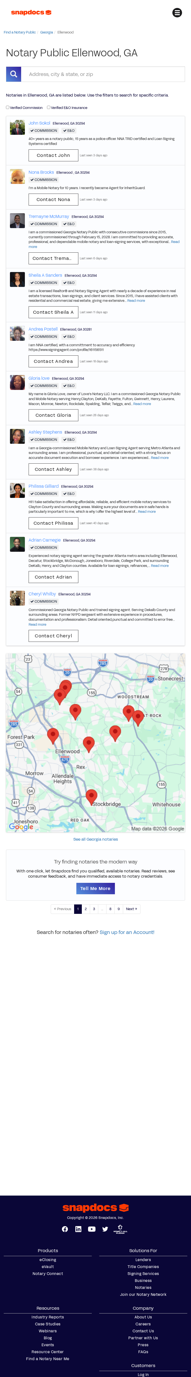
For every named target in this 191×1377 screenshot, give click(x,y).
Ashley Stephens (45, 432)
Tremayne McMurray (49, 216)
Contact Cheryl (53, 636)
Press (143, 1345)
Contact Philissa (53, 523)
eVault (48, 1267)
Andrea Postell (43, 329)
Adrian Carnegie (45, 540)
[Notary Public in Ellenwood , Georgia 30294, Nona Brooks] (17, 176)
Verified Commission (26, 107)
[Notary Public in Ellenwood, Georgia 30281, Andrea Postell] (17, 333)
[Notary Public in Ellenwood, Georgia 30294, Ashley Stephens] (17, 436)
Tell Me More (95, 888)
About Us (143, 1317)
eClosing (48, 1260)
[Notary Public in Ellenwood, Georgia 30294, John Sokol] (17, 127)
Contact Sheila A (53, 312)
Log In (143, 1375)
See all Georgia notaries (95, 839)
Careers (143, 1324)
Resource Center (48, 1352)
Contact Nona (54, 199)
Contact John (53, 155)
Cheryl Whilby (42, 594)
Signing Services (143, 1274)
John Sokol (39, 123)
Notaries (143, 1287)
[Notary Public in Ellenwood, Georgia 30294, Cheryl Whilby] (17, 598)
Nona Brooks (41, 172)
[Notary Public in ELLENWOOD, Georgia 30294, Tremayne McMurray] (17, 220)
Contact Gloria (54, 415)
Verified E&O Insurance (68, 107)
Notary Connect (48, 1274)
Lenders (143, 1260)
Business (143, 1280)
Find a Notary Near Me (47, 1359)
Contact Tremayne (55, 258)
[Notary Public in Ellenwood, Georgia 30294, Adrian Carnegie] (17, 544)
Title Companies (143, 1267)
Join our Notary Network (143, 1294)
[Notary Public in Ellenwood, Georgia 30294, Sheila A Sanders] (17, 279)
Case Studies (48, 1324)
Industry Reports (48, 1317)
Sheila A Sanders (45, 275)
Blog (48, 1338)
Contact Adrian (53, 577)
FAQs (143, 1352)
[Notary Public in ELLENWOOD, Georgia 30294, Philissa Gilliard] (17, 490)
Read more (136, 300)
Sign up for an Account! (127, 932)
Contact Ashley (53, 469)
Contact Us (143, 1331)
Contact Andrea (53, 361)
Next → (131, 909)
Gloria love (39, 378)
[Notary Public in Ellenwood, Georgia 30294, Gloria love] (17, 382)
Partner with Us (143, 1338)
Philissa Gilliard (44, 486)
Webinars (48, 1331)
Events (48, 1345)
